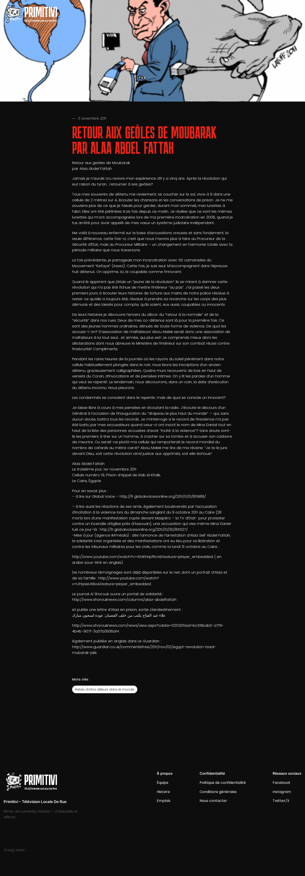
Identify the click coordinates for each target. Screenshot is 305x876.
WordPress (35, 850)
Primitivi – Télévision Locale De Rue (35, 801)
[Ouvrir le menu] (295, 15)
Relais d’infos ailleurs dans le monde (104, 689)
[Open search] (286, 15)
